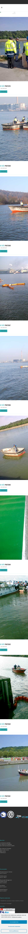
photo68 (8, 245)
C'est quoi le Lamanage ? (6, 903)
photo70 (8, 86)
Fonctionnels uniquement (14, 926)
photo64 (8, 564)
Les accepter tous (14, 922)
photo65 (8, 484)
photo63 (8, 644)
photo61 (7, 796)
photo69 (8, 166)
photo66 (8, 405)
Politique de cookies (16, 917)
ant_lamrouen (4, 88)
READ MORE (3, 91)
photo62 (8, 724)
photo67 (8, 325)
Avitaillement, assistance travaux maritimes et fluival (12, 900)
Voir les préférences (13, 930)
